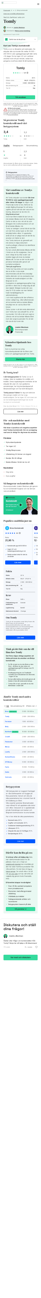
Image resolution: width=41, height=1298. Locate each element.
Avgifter (6, 145)
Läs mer (20, 412)
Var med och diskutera (21, 957)
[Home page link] (9, 4)
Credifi (7, 736)
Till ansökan (20, 97)
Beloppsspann (18, 146)
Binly (6, 726)
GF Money (8, 762)
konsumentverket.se (13, 114)
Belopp (6, 706)
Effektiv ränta (31, 706)
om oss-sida (13, 874)
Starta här (20, 359)
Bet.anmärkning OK (33, 146)
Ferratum (8, 721)
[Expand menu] (38, 4)
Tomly (7, 716)
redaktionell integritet (13, 864)
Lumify (7, 752)
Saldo (7, 772)
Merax (7, 747)
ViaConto (8, 777)
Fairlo (7, 767)
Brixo (7, 711)
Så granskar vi (20, 909)
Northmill (8, 731)
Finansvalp (6, 10)
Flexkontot (8, 742)
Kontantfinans (10, 757)
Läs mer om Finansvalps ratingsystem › (20, 179)
